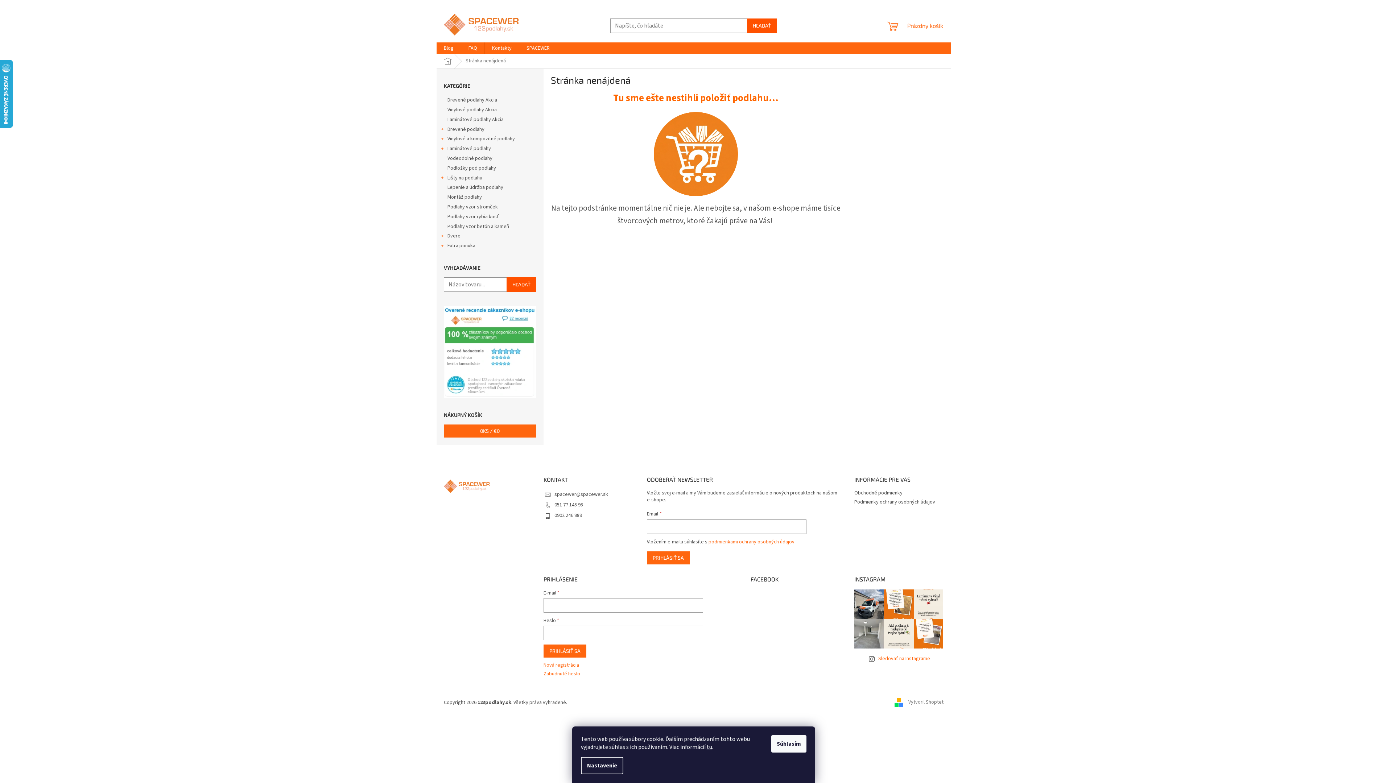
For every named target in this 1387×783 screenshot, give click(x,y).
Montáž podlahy (464, 197)
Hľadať (762, 25)
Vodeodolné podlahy (469, 158)
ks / (490, 431)
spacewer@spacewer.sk (581, 494)
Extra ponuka (461, 245)
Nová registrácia (561, 665)
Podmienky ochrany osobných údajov (894, 502)
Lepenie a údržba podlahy (475, 187)
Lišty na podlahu (464, 178)
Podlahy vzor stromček (472, 207)
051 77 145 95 (568, 505)
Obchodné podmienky (878, 493)
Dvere (454, 236)
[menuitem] (449, 48)
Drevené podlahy (465, 129)
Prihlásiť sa (668, 558)
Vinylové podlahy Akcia (472, 109)
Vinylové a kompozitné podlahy (481, 138)
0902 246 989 (568, 515)
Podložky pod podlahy (471, 168)
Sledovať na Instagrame (904, 658)
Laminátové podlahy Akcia (475, 119)
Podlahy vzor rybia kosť (473, 216)
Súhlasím (789, 744)
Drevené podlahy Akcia (472, 100)
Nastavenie (602, 766)
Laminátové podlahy (469, 148)
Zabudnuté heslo (562, 674)
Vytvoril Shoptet (926, 702)
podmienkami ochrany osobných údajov (751, 542)
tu (709, 747)
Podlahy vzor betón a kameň (478, 226)
